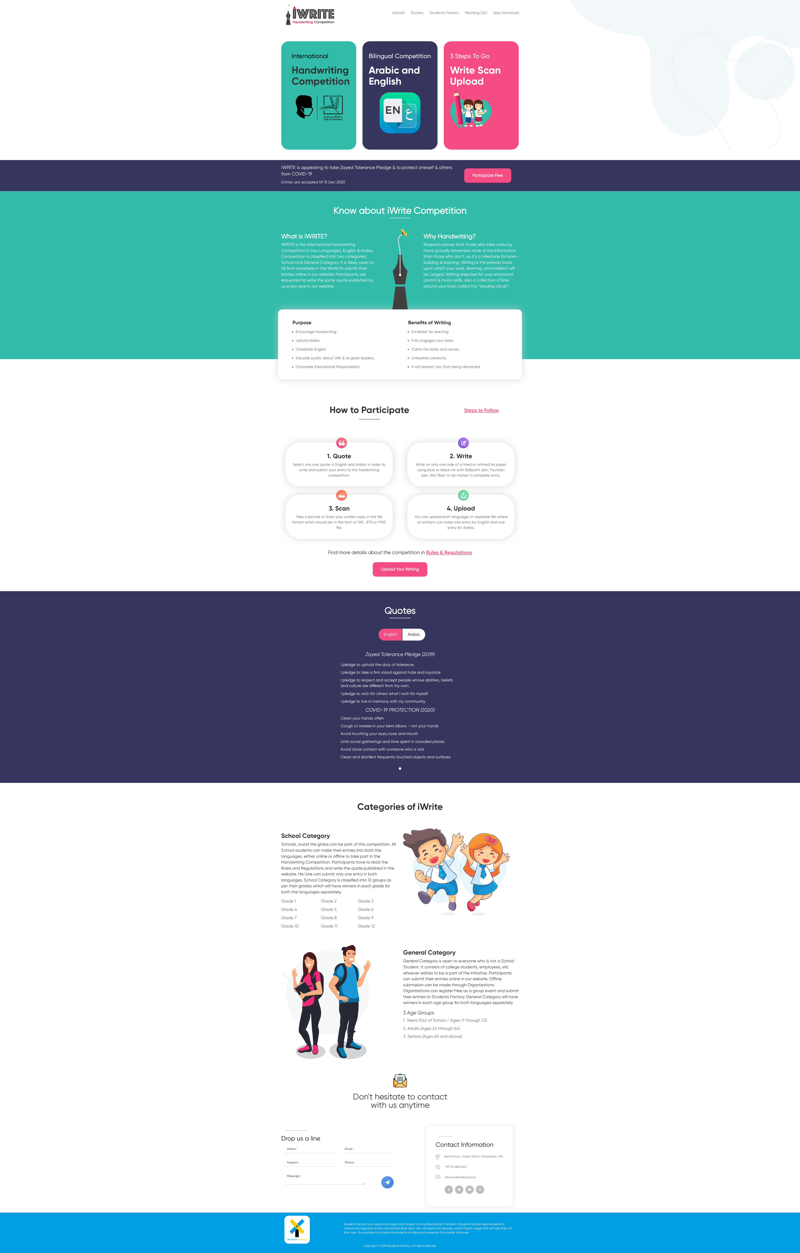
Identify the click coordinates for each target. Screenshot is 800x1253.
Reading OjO (476, 12)
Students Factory (444, 12)
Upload (398, 12)
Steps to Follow (481, 410)
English (390, 634)
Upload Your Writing (400, 569)
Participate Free (487, 175)
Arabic (414, 634)
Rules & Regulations (449, 552)
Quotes (417, 12)
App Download (506, 12)
